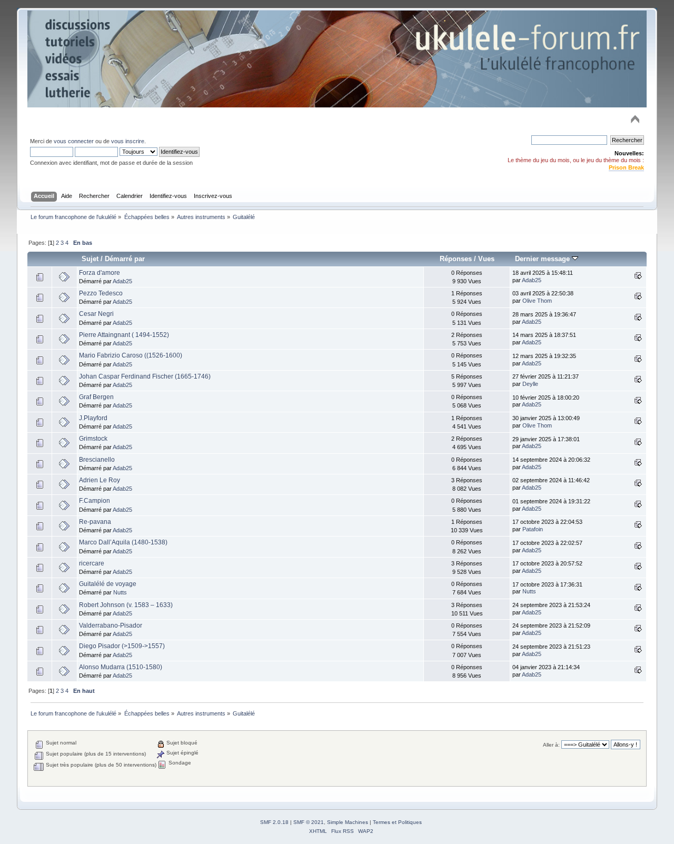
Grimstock (93, 438)
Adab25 (122, 281)
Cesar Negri (96, 313)
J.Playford (93, 418)
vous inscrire (127, 141)
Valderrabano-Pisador (110, 625)
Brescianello (97, 459)
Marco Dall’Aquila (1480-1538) (123, 542)
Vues (486, 259)
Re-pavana (95, 521)
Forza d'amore (99, 272)
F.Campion (94, 500)
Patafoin (532, 529)
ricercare (91, 563)
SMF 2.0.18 (274, 822)
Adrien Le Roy (99, 480)
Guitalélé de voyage (107, 584)
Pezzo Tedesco (101, 293)
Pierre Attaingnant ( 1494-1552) (124, 335)
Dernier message (543, 259)
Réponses (456, 259)
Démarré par (125, 259)
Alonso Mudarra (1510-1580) (120, 667)
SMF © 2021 (308, 822)
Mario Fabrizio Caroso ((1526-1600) (130, 355)
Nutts (120, 592)
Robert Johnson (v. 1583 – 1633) (126, 605)
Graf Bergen (96, 397)
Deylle (530, 384)
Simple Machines (347, 822)
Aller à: (551, 745)
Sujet (90, 259)
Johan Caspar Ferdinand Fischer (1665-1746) (145, 376)
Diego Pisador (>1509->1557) (122, 646)
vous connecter (74, 141)
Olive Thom (537, 300)
